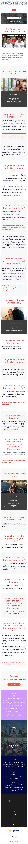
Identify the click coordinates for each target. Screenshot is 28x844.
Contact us (14, 17)
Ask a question (14, 684)
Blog (14, 819)
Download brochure (14, 21)
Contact (14, 824)
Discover (14, 715)
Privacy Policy (14, 837)
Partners (14, 822)
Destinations (14, 809)
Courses (14, 811)
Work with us (14, 817)
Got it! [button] (14, 10)
